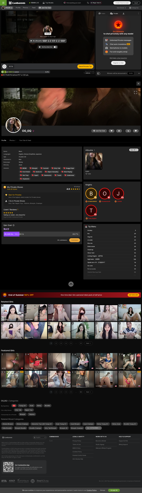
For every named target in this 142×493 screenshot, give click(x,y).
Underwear (70, 175)
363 (89, 174)
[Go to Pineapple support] (33, 481)
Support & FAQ (123, 441)
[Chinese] (14, 405)
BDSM (24, 168)
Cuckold (45, 168)
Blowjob (34, 168)
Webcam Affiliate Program (103, 448)
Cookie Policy (91, 490)
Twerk (59, 175)
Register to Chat (118, 63)
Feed (33, 8)
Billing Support (123, 444)
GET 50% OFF (133, 295)
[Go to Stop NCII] (43, 481)
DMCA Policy (76, 448)
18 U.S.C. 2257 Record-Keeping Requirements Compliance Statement (119, 481)
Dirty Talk (57, 168)
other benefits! (122, 58)
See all (133, 150)
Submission (47, 175)
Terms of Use (77, 444)
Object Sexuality (53, 172)
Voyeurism (26, 179)
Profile (18, 8)
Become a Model (101, 441)
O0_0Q (4, 401)
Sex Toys (25, 175)
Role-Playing (68, 172)
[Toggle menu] (3, 3)
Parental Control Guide (79, 455)
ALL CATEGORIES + (93, 428)
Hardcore (39, 172)
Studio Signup (100, 444)
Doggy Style (70, 168)
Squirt (36, 175)
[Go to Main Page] (17, 3)
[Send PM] (136, 130)
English (38, 437)
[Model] (138, 84)
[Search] (87, 2)
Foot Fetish (26, 172)
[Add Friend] (128, 130)
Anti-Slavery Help (78, 459)
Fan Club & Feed (25, 140)
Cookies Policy (77, 452)
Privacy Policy (77, 441)
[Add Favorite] (4, 66)
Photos (26, 8)
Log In (136, 3)
